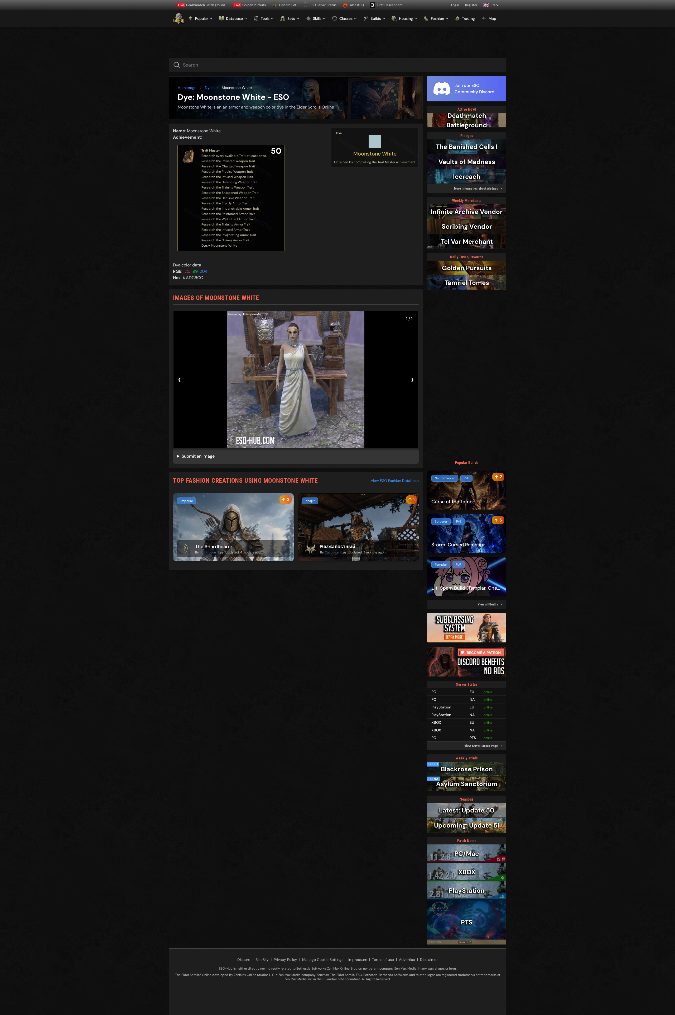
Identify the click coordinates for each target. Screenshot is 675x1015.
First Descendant (390, 5)
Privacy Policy (285, 959)
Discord (243, 959)
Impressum (357, 959)
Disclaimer (429, 959)
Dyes (209, 87)
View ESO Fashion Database (395, 480)
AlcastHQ (357, 5)
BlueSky (262, 959)
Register (471, 5)
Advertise (407, 959)
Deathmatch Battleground (201, 5)
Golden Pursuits (250, 5)
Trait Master (210, 150)
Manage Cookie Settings (322, 959)
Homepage (187, 87)
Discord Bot (287, 5)
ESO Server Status (323, 5)
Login (455, 5)
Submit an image (198, 456)
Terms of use (383, 959)
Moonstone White (375, 153)
